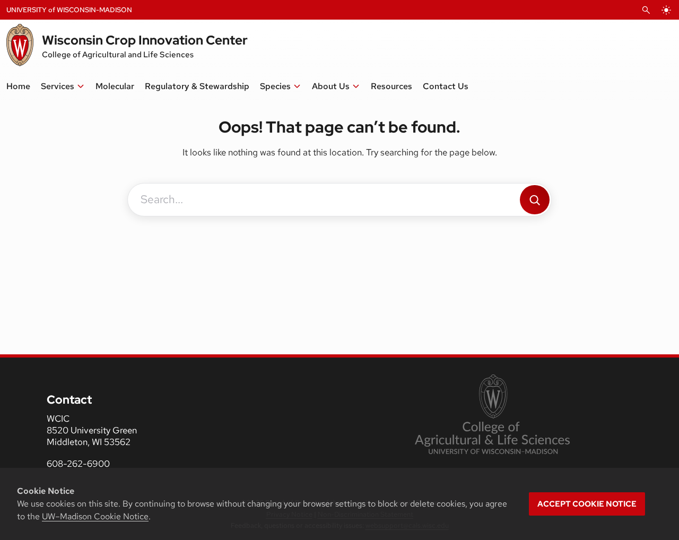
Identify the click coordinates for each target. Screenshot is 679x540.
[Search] (535, 199)
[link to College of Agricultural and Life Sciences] (492, 415)
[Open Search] (646, 10)
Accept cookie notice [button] (587, 504)
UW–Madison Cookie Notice (95, 516)
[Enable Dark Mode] (666, 10)
